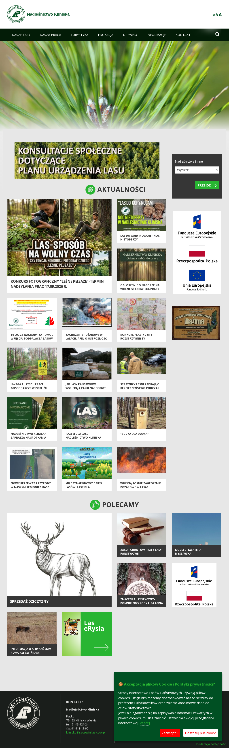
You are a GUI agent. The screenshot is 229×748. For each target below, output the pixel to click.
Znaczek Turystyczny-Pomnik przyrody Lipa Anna (141, 601)
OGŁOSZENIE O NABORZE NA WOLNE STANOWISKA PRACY (139, 287)
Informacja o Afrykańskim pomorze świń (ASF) (31, 651)
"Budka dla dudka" (134, 434)
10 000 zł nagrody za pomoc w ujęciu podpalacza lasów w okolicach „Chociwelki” (32, 338)
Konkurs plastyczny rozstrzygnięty (136, 336)
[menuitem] (21, 35)
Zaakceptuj (170, 733)
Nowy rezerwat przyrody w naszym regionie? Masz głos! (31, 487)
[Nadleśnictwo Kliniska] (16, 14)
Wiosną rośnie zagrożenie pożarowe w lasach (140, 485)
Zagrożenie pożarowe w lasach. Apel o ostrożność (86, 336)
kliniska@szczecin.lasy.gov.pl (86, 732)
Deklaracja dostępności (211, 744)
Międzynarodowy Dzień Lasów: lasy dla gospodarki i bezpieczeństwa (84, 489)
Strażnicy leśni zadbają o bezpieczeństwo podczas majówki (139, 388)
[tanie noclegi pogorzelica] (196, 323)
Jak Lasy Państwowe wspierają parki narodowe (86, 386)
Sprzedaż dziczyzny (29, 601)
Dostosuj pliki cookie (200, 733)
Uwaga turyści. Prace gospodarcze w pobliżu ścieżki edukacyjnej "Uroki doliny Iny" (31, 390)
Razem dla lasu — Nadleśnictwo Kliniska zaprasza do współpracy (85, 437)
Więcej (145, 723)
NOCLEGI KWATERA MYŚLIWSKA (188, 551)
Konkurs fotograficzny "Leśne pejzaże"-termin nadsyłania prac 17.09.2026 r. (57, 284)
